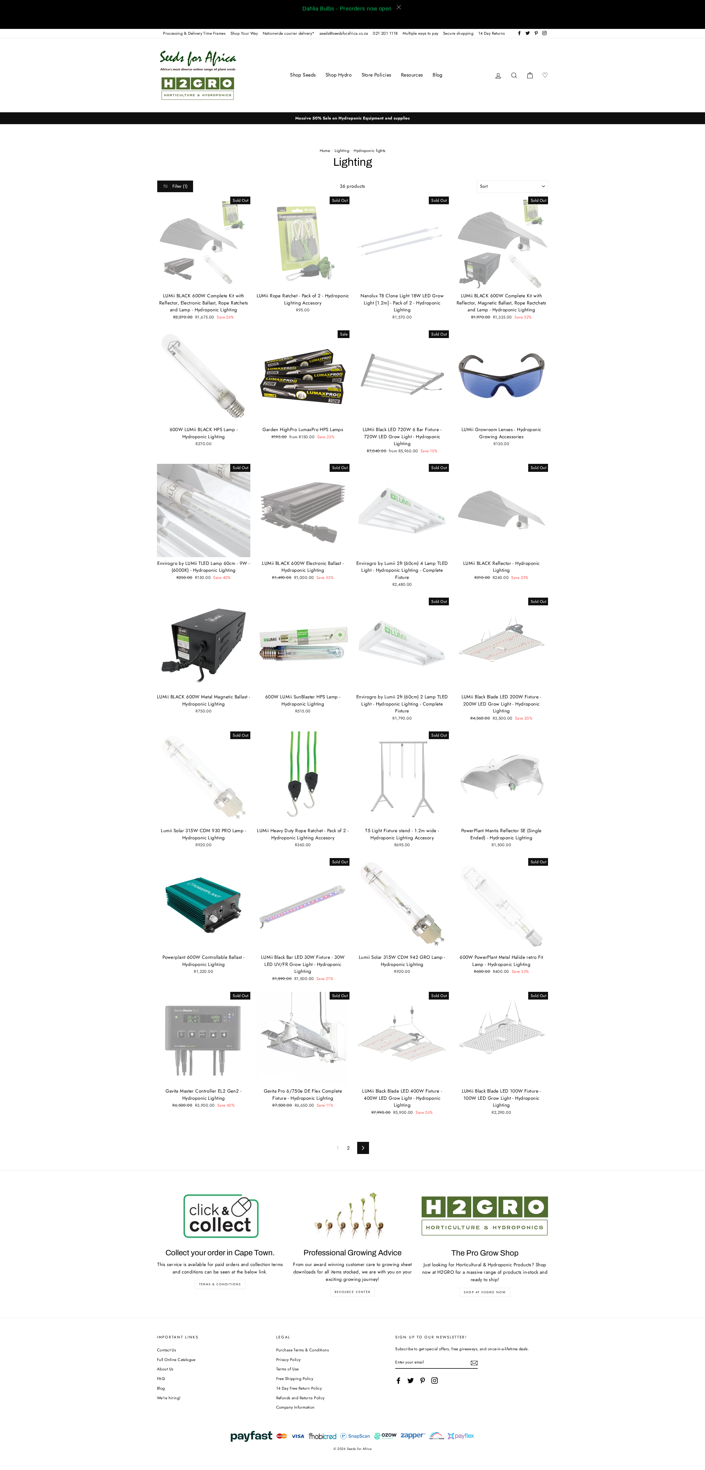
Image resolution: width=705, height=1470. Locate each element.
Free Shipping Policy (294, 1378)
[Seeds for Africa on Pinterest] (422, 1380)
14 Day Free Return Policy (299, 1388)
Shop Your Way (244, 33)
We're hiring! (169, 1398)
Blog (438, 74)
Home (325, 150)
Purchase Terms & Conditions (302, 1350)
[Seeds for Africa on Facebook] (398, 1380)
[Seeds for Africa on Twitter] (410, 1380)
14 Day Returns (491, 33)
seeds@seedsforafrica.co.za (343, 33)
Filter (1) (179, 186)
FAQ (161, 1378)
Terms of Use (287, 1369)
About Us (165, 1369)
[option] (352, 118)
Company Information (295, 1407)
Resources (412, 74)
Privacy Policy (288, 1359)
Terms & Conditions (220, 1284)
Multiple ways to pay (420, 33)
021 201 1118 (385, 33)
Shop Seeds (303, 74)
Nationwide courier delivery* (289, 33)
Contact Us (166, 1350)
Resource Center (352, 1292)
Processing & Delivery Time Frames (194, 33)
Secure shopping (458, 33)
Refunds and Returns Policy (300, 1398)
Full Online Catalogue (176, 1359)
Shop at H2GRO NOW (485, 1292)
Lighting (342, 150)
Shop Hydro (339, 74)
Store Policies (376, 74)
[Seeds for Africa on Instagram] (434, 1380)
